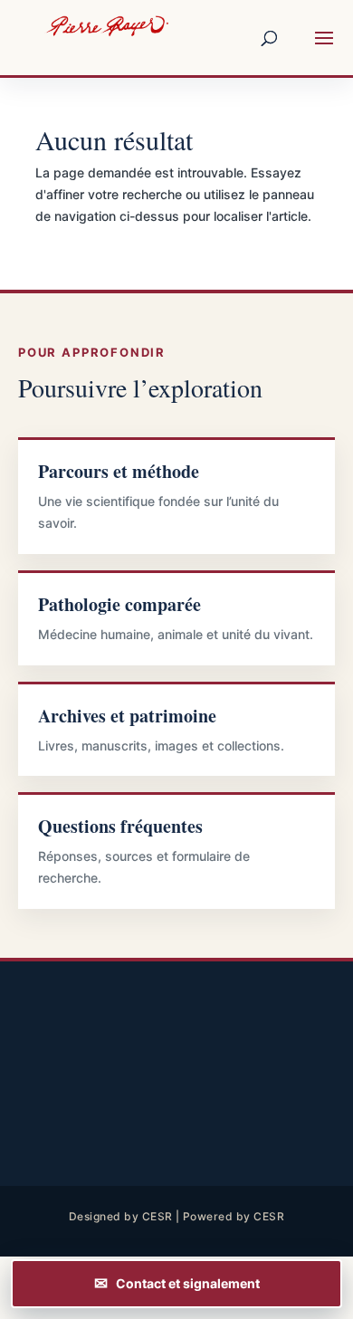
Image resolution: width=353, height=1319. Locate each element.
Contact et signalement (188, 1283)
